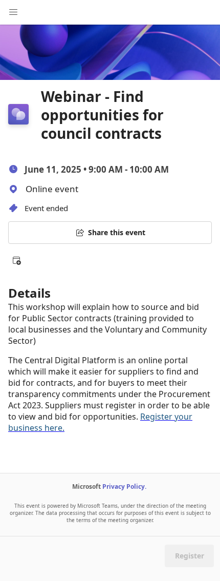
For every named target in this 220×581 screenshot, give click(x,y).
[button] (16, 260)
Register (189, 556)
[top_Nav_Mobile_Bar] (13, 12)
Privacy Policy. (124, 486)
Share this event (116, 232)
